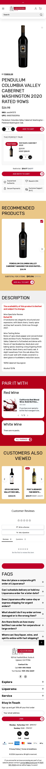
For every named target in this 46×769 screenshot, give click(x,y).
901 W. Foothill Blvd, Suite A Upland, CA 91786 (23, 658)
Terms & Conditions (29, 749)
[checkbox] (41, 221)
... (23, 2)
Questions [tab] (19, 539)
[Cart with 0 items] (41, 8)
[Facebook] (20, 676)
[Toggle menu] (3, 8)
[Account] (35, 8)
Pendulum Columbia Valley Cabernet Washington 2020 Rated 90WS (23, 265)
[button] (42, 249)
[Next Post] (27, 415)
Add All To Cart (21, 282)
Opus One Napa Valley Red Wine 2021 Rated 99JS (12, 491)
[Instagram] (25, 676)
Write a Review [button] (24, 527)
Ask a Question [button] (24, 533)
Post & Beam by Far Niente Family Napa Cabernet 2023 (34, 491)
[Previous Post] (18, 415)
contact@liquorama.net (29, 763)
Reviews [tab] (6, 539)
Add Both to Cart (21, 174)
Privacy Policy (14, 749)
